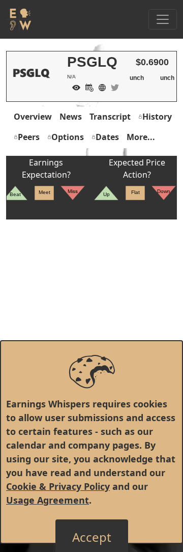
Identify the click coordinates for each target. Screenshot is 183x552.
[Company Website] (100, 86)
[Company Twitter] (112, 86)
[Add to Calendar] (87, 86)
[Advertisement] (91, 311)
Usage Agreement (47, 500)
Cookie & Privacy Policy (58, 486)
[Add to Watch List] (73, 86)
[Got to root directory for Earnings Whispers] (19, 19)
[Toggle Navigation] (162, 19)
